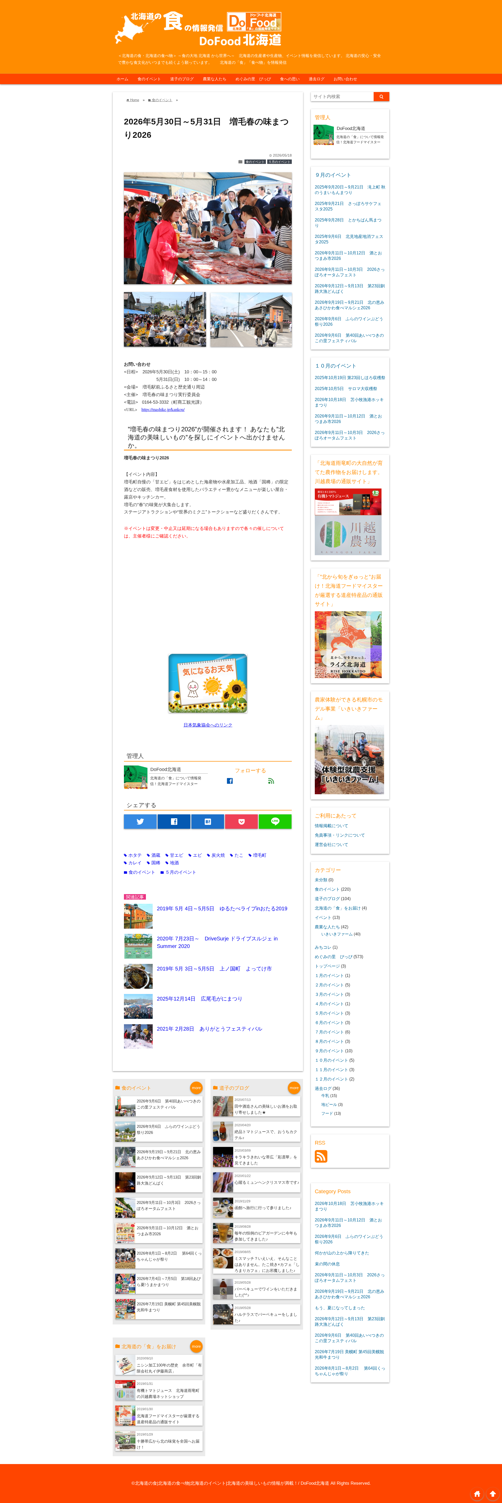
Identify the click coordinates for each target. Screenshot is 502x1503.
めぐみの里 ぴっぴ (253, 79)
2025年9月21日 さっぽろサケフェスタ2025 (348, 206)
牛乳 (325, 1096)
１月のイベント (329, 975)
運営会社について (331, 844)
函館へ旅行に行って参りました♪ (263, 1207)
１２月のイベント (331, 1079)
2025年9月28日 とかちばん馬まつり (348, 223)
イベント (323, 917)
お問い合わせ (345, 79)
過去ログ (316, 79)
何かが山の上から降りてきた (342, 1252)
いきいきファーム (337, 934)
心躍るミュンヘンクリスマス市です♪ (267, 1182)
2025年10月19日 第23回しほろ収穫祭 (350, 377)
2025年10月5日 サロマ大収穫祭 (346, 388)
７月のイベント (329, 1032)
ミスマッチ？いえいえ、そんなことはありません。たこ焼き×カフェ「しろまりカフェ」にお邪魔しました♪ (267, 1264)
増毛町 (257, 855)
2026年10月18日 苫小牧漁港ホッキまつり (349, 402)
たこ (236, 855)
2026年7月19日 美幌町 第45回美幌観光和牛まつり (349, 1354)
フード (327, 1113)
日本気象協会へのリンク (208, 725)
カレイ (133, 862)
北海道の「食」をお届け (338, 908)
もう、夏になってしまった (340, 1307)
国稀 (153, 862)
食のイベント (149, 79)
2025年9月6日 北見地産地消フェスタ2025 (349, 239)
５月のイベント (279, 162)
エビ (195, 855)
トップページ (327, 966)
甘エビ (174, 855)
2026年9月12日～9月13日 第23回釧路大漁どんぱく (350, 288)
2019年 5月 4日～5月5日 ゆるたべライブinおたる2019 (222, 908)
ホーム (122, 79)
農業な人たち (214, 79)
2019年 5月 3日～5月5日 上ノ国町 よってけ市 (214, 968)
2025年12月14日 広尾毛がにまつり (200, 999)
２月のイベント (329, 984)
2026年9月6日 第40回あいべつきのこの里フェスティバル (349, 338)
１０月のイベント (336, 366)
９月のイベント (333, 175)
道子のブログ (182, 79)
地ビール (329, 1104)
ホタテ (133, 855)
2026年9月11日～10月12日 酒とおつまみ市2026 (348, 255)
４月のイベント (329, 1003)
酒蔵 (153, 855)
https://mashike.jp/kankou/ (163, 409)
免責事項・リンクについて (340, 835)
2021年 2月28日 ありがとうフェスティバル (209, 1029)
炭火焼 (216, 855)
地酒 (172, 862)
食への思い (290, 79)
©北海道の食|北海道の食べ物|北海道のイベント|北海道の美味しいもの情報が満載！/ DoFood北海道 (230, 1483)
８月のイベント (329, 1041)
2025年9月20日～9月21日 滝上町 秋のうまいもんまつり (350, 190)
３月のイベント (329, 994)
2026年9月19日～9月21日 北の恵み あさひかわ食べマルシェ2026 (349, 305)
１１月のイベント (331, 1069)
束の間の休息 (327, 1263)
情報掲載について (331, 825)
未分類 (321, 879)
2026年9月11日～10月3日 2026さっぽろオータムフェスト (350, 272)
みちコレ (323, 947)
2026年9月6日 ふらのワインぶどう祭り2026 (349, 321)
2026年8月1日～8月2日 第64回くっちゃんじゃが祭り (350, 1371)
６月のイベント (329, 1022)
